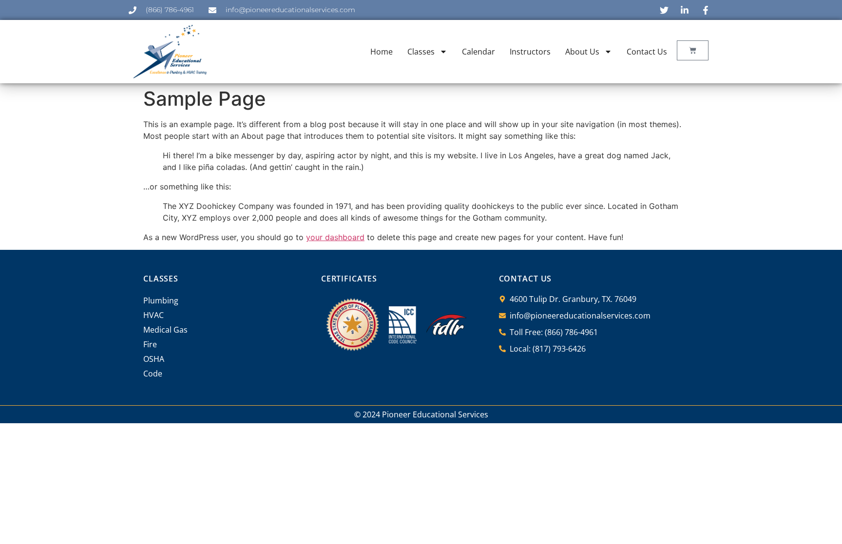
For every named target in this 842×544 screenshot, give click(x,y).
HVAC (153, 315)
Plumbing (160, 300)
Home (381, 51)
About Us (582, 51)
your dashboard (335, 237)
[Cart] (692, 50)
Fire (150, 344)
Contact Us (647, 51)
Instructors (530, 51)
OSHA (153, 359)
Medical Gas (165, 329)
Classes (421, 51)
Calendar (478, 51)
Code (152, 373)
